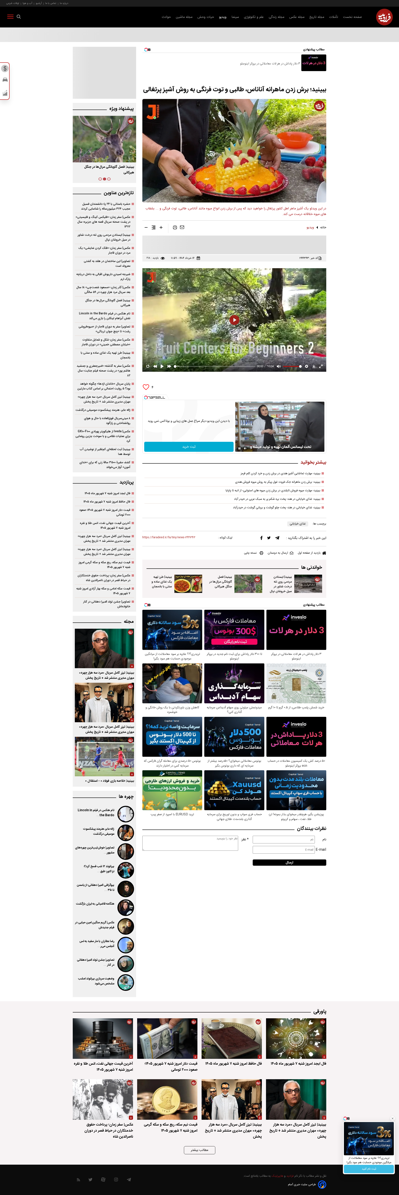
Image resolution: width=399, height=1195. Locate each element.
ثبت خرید (189, 447)
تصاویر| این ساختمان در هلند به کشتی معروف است (107, 263)
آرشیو (39, 3)
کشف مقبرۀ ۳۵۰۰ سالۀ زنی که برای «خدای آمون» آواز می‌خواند (104, 465)
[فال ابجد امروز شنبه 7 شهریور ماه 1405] (296, 1038)
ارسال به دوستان (278, 553)
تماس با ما (50, 3)
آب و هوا (27, 3)
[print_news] (175, 228)
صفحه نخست (352, 17)
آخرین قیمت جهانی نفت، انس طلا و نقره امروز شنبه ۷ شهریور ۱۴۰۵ (105, 525)
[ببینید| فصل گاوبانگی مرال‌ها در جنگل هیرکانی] (248, 584)
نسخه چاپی (250, 553)
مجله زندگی (276, 17)
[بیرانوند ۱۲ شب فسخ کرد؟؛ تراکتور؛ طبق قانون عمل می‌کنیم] (125, 870)
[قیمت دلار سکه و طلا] (5, 70)
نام (324, 839)
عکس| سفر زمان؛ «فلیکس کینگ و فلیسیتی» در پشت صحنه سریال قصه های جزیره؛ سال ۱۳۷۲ (103, 222)
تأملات (333, 17)
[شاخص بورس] (5, 94)
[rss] (78, 1180)
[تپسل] (146, 397)
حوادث (166, 17)
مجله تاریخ (316, 17)
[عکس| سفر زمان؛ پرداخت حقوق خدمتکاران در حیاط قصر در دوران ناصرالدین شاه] (103, 1099)
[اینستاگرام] (116, 1180)
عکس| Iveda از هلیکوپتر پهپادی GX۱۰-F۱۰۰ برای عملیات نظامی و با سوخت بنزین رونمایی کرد (102, 436)
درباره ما (64, 3)
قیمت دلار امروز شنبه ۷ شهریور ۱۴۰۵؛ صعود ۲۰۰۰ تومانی (104, 512)
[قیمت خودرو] (5, 81)
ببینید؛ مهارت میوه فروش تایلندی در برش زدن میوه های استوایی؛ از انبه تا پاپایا (272, 490)
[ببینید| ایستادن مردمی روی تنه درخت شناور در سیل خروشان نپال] (308, 584)
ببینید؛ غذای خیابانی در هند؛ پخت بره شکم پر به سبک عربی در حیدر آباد (277, 499)
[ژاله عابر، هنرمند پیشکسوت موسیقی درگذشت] (125, 833)
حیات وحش (205, 17)
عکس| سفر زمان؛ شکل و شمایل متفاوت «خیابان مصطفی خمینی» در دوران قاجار (106, 342)
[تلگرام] (277, 539)
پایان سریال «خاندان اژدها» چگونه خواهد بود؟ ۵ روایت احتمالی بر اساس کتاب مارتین (103, 386)
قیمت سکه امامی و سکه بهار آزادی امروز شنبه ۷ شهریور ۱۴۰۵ (103, 591)
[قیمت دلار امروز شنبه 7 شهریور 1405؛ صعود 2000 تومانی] (167, 1038)
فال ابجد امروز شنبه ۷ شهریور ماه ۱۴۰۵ (107, 493)
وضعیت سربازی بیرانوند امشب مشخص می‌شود (96, 981)
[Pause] (239, 448)
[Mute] (245, 448)
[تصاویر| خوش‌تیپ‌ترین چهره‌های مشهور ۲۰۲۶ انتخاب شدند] (125, 851)
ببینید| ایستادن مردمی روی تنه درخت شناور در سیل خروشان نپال (281, 584)
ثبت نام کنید (369, 1169)
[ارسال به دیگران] (182, 228)
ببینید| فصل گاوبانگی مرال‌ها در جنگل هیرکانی (220, 582)
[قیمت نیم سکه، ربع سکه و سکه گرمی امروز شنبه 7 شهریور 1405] (167, 1099)
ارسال (289, 862)
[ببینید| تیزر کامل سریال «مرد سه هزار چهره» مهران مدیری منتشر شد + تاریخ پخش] (104, 648)
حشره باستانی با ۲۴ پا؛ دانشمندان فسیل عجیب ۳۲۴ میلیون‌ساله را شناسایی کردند (105, 206)
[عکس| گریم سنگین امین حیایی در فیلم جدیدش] (125, 926)
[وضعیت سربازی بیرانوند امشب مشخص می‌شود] (125, 982)
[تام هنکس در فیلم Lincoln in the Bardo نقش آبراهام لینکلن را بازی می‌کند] (125, 814)
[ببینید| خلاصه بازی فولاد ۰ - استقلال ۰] (104, 756)
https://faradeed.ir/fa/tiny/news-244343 (168, 537)
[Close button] (392, 1118)
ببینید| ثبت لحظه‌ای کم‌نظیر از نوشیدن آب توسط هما (105, 452)
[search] (19, 17)
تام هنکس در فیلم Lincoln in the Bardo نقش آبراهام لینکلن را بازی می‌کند (104, 316)
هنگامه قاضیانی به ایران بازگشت (95, 903)
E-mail (321, 850)
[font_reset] (153, 228)
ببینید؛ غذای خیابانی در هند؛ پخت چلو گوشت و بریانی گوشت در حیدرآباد (276, 507)
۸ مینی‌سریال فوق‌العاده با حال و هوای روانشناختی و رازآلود (107, 421)
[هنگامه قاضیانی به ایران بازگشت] (125, 907)
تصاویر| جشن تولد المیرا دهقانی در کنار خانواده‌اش (106, 604)
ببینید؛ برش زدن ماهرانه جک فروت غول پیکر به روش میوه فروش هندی (277, 482)
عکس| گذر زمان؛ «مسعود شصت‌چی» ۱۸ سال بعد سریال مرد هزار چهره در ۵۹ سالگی (103, 290)
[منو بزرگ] (10, 17)
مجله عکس (296, 17)
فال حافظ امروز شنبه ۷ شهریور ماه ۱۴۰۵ (106, 501)
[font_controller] (161, 228)
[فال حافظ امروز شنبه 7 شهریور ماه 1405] (232, 1038)
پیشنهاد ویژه (121, 109)
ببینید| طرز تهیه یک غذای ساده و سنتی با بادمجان (161, 582)
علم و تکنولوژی (254, 17)
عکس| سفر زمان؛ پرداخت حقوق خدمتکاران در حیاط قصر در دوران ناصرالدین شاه (104, 578)
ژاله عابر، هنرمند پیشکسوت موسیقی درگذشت (102, 410)
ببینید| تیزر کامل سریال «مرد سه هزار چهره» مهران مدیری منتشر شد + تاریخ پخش (104, 399)
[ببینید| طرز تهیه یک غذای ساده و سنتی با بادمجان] (188, 584)
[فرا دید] (384, 17)
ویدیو (223, 17)
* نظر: (245, 839)
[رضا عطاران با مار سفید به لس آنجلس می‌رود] (125, 945)
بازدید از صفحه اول (309, 553)
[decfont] (146, 228)
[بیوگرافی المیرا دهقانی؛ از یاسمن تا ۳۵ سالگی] (125, 889)
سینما (235, 17)
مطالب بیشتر (199, 1150)
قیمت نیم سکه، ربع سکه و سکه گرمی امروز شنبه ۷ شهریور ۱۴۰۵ (104, 565)
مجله (129, 622)
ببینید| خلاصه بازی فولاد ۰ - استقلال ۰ (109, 781)
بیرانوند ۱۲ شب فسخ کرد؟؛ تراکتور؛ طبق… (99, 869)
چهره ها (126, 797)
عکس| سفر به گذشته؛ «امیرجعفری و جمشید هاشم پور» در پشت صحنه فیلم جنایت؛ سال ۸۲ (103, 371)
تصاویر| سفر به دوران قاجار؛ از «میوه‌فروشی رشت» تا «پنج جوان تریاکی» (104, 329)
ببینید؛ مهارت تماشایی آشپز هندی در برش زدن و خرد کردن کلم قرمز (280, 473)
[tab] (109, 179)
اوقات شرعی (12, 3)
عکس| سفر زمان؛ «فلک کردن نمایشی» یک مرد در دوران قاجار (104, 250)
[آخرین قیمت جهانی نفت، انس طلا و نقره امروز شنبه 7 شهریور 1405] (103, 1038)
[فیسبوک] (261, 539)
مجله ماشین (184, 17)
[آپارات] (103, 1180)
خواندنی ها (311, 568)
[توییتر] (269, 539)
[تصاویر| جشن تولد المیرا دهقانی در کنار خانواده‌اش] (125, 964)
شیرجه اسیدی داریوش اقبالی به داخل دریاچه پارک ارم (103, 276)
